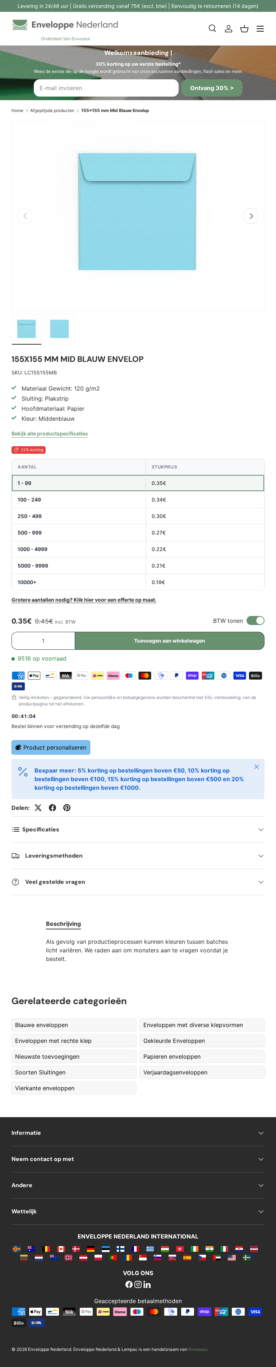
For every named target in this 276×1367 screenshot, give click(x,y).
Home (17, 110)
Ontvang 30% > (212, 88)
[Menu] (260, 29)
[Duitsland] (91, 1248)
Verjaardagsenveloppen (175, 1072)
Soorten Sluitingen (40, 1072)
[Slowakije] (172, 1257)
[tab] (63, 924)
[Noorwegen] (68, 1257)
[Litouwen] (24, 1257)
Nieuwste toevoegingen (47, 1056)
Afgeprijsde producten (52, 110)
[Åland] (16, 1248)
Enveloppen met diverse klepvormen (193, 1024)
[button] (244, 29)
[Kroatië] (239, 1248)
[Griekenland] (150, 1248)
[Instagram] (138, 1285)
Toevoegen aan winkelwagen (169, 641)
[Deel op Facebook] (52, 808)
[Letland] (254, 1248)
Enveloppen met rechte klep (53, 1040)
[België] (46, 1248)
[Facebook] (129, 1285)
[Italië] (224, 1248)
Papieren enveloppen (172, 1056)
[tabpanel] (138, 950)
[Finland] (120, 1248)
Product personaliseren (54, 747)
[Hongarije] (165, 1248)
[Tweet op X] (38, 808)
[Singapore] (143, 1257)
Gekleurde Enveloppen (174, 1040)
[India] (209, 1248)
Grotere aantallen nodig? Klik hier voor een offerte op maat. (84, 600)
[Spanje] (187, 1257)
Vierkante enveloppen (44, 1088)
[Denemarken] (76, 1248)
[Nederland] (38, 1257)
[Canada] (61, 1248)
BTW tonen (228, 620)
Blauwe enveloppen (41, 1024)
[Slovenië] (157, 1257)
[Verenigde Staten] (231, 1257)
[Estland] (105, 1248)
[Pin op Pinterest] (67, 808)
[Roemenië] (128, 1257)
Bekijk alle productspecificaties (50, 433)
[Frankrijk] (135, 1248)
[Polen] (98, 1257)
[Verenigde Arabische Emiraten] (217, 1257)
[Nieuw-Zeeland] (54, 1257)
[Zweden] (246, 1257)
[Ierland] (194, 1248)
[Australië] (31, 1248)
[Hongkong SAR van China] (180, 1248)
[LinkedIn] (147, 1285)
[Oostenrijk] (83, 1257)
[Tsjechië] (202, 1257)
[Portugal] (113, 1257)
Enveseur (197, 1349)
